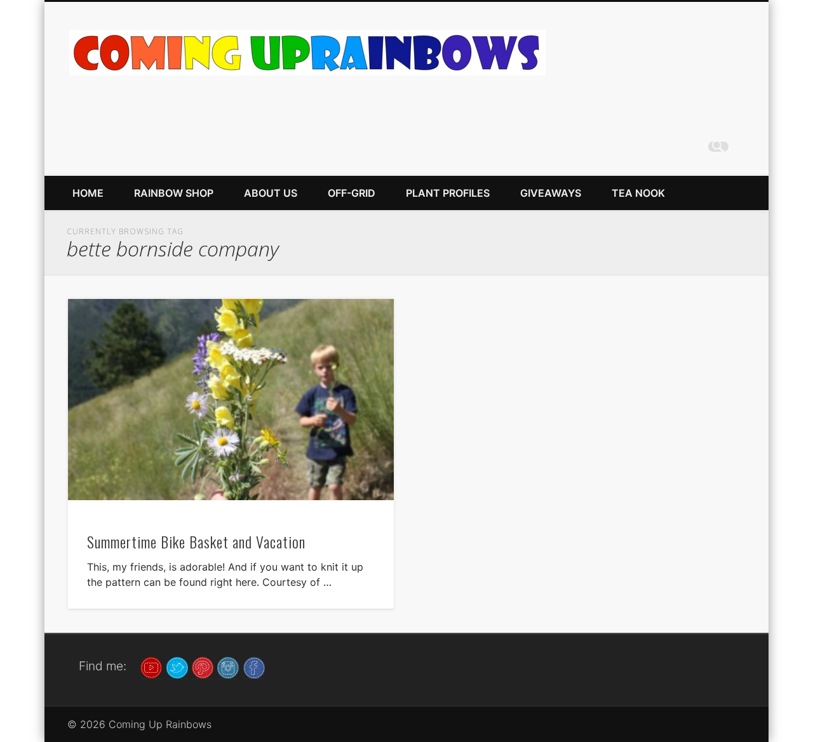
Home (88, 193)
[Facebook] (254, 666)
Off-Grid (351, 193)
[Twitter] (177, 666)
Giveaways (550, 193)
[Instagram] (228, 666)
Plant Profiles (448, 193)
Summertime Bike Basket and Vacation (196, 541)
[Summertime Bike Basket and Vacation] (231, 399)
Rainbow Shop (173, 193)
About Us (270, 193)
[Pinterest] (202, 666)
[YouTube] (151, 666)
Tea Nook (638, 193)
